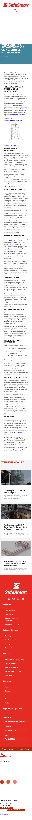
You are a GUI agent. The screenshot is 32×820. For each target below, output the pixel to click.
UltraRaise (15, 114)
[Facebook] (23, 598)
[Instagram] (18, 598)
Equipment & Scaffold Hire (14, 659)
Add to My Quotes (7, 808)
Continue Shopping (5, 814)
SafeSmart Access (16, 451)
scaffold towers (12, 250)
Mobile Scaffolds (13, 241)
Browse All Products (12, 624)
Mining (7, 644)
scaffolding (19, 270)
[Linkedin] (9, 598)
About (7, 687)
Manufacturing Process (13, 671)
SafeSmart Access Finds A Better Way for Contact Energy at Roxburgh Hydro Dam (16, 527)
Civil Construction (11, 640)
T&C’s (7, 703)
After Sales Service (11, 667)
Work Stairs (9, 614)
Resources (8, 699)
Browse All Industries (12, 648)
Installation (9, 675)
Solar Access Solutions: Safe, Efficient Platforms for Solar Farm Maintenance (15, 563)
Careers (7, 695)
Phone (5, 735)
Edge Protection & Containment (11, 619)
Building (8, 636)
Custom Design (10, 663)
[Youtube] (13, 598)
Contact (7, 691)
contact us (13, 410)
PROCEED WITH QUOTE (14, 810)
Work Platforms (10, 610)
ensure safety (17, 432)
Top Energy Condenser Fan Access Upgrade (14, 491)
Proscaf (24, 111)
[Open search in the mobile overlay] (15, 10)
